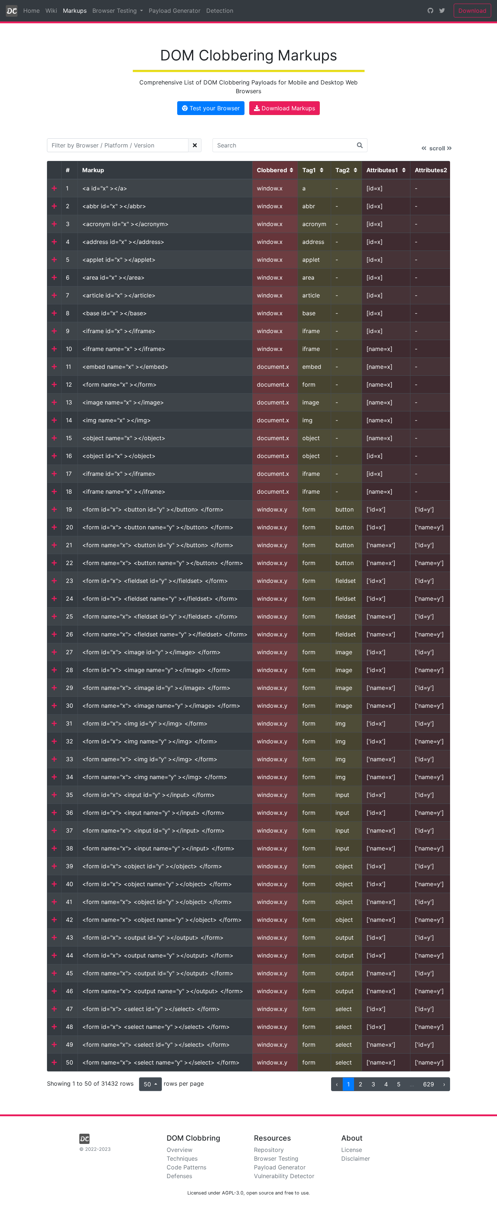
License (351, 1149)
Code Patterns (186, 1167)
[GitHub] (430, 10)
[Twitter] (442, 10)
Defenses (179, 1176)
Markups (76, 10)
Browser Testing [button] (115, 10)
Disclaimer (355, 1158)
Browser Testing (276, 1158)
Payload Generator (174, 10)
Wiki (51, 10)
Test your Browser (214, 108)
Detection (219, 10)
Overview (179, 1149)
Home (31, 10)
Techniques (182, 1158)
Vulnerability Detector (284, 1176)
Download (472, 10)
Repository (269, 1149)
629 (428, 1084)
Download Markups (287, 108)
